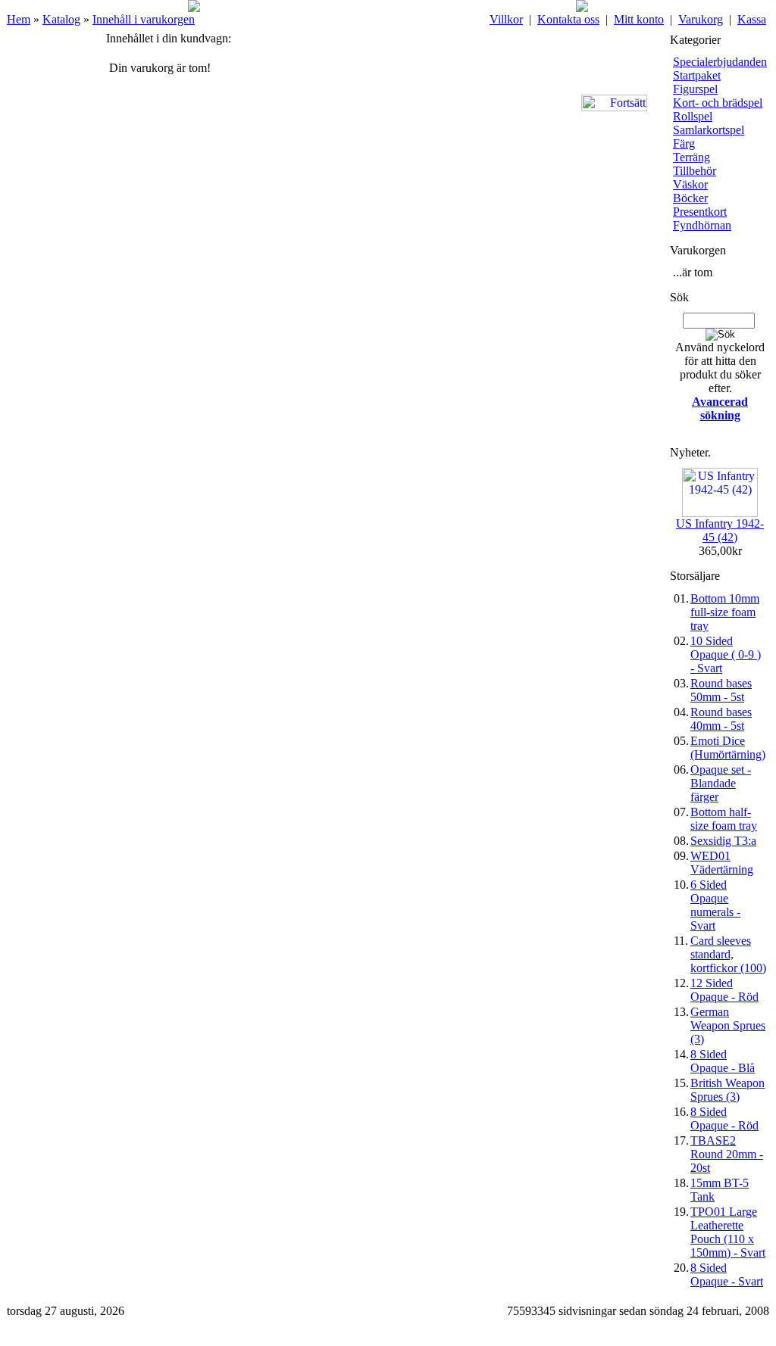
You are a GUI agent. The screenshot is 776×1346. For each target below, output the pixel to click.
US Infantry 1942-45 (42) (720, 530)
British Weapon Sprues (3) (727, 1089)
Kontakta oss (568, 19)
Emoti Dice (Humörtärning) (727, 747)
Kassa (751, 19)
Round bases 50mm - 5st (721, 690)
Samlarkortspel (708, 129)
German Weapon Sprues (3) (727, 1025)
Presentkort (700, 211)
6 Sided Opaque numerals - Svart (715, 905)
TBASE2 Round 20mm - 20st (726, 1154)
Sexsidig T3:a (723, 840)
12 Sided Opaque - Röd (724, 990)
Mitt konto (639, 19)
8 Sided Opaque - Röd (724, 1118)
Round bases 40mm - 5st (721, 719)
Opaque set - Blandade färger (720, 783)
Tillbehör (694, 170)
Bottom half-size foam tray (723, 818)
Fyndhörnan (702, 225)
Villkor (506, 19)
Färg (684, 143)
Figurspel (695, 89)
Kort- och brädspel (717, 102)
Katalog (61, 19)
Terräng (691, 157)
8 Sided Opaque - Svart (726, 1274)
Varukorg (700, 19)
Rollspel (692, 116)
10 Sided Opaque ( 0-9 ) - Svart (725, 654)
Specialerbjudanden (720, 61)
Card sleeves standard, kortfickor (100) (728, 954)
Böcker (690, 198)
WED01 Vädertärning (721, 862)
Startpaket (697, 75)
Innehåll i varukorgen (143, 19)
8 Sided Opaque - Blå (722, 1061)
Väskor (690, 184)
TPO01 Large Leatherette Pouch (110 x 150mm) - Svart (727, 1232)
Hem (18, 19)
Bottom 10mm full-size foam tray (724, 612)
